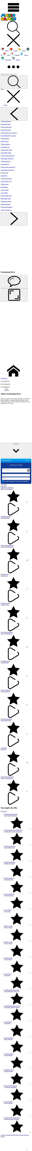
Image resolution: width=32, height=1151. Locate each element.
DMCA (14, 1135)
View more (4, 811)
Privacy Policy (20, 1135)
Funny (6, 378)
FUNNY (6, 390)
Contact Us (9, 1135)
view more (3, 486)
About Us (3, 1135)
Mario (5, 105)
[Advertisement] (16, 317)
